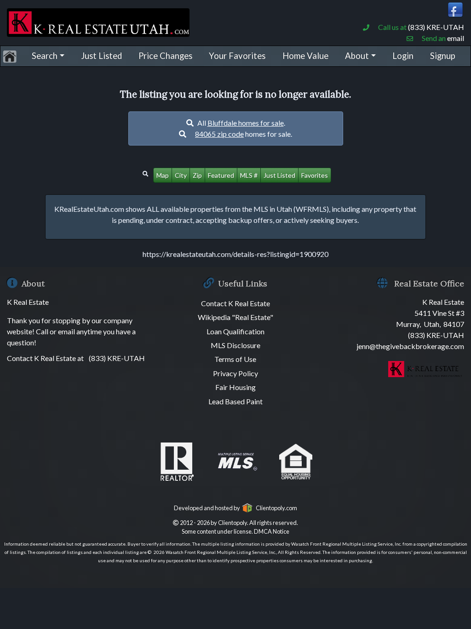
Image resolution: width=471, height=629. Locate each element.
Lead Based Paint (235, 401)
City (181, 175)
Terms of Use (235, 359)
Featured (221, 175)
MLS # (249, 175)
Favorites (314, 175)
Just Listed (101, 56)
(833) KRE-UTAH (436, 27)
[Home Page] (98, 21)
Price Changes (165, 56)
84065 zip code (219, 133)
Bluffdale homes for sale (245, 122)
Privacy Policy (235, 373)
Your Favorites (237, 56)
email (455, 38)
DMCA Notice (271, 531)
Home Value (305, 56)
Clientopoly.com (275, 508)
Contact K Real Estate (235, 303)
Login (403, 56)
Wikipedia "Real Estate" (235, 317)
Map (162, 175)
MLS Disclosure (235, 345)
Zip (197, 175)
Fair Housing (235, 387)
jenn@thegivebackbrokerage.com (410, 346)
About (357, 56)
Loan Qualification (235, 331)
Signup (442, 56)
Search (44, 56)
